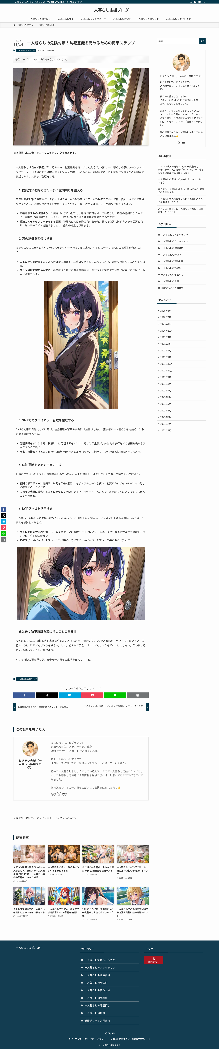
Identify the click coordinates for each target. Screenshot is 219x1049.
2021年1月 (165, 430)
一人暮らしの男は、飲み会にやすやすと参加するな (180, 181)
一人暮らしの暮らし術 (26, 50)
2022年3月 (165, 344)
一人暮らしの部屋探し (172, 274)
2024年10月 (166, 330)
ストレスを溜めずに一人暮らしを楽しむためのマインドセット (180, 210)
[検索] (204, 2)
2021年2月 (165, 423)
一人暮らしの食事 (170, 281)
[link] (53, 794)
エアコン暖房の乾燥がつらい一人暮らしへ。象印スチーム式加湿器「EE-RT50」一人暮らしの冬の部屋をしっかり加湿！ (181, 169)
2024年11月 (166, 324)
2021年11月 (166, 370)
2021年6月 (165, 397)
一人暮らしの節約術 (171, 267)
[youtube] (64, 794)
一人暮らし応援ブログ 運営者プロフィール (129, 1039)
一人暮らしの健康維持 (172, 247)
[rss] (195, 2)
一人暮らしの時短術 (171, 254)
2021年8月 (165, 383)
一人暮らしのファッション (174, 241)
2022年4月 (165, 337)
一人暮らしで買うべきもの (174, 234)
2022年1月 (165, 357)
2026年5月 (165, 317)
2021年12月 (166, 363)
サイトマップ (75, 1039)
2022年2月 (165, 350)
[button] (24, 695)
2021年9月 (165, 377)
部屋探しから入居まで (172, 287)
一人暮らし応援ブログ (109, 10)
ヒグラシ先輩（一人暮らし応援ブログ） (30, 764)
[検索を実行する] (202, 41)
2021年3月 (165, 417)
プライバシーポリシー (94, 1039)
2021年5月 (165, 403)
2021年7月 (165, 390)
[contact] (199, 2)
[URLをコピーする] (138, 695)
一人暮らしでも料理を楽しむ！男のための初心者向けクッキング (180, 200)
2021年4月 (165, 410)
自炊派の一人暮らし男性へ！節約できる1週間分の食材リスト (181, 191)
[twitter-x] (191, 2)
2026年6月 (165, 310)
